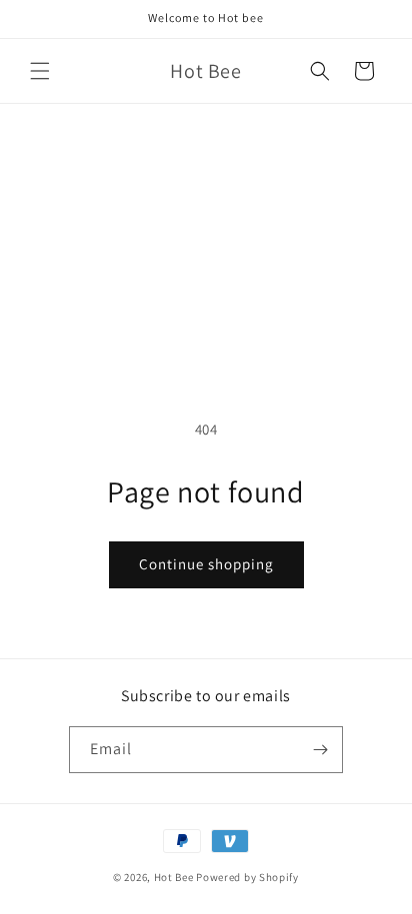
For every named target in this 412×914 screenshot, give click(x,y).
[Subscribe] (320, 749)
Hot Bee (174, 877)
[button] (40, 71)
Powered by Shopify (247, 877)
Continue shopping (206, 563)
